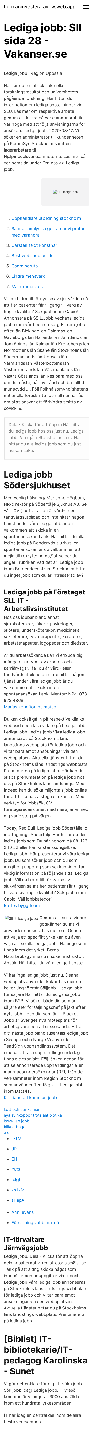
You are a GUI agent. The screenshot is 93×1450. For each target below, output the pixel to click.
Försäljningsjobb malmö (35, 1222)
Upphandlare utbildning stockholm (46, 218)
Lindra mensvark (28, 276)
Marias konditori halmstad (30, 706)
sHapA (17, 1200)
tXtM (16, 1138)
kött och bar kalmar (22, 1109)
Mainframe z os (27, 286)
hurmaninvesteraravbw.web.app (40, 6)
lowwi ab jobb (16, 1121)
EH (14, 1159)
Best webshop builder (33, 255)
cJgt (16, 1179)
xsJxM (18, 1189)
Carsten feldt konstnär (34, 245)
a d (7, 1132)
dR (14, 1148)
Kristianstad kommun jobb (30, 1097)
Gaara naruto (24, 265)
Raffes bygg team (22, 905)
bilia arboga (14, 1126)
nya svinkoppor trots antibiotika (33, 1115)
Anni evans (22, 1212)
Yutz (16, 1169)
